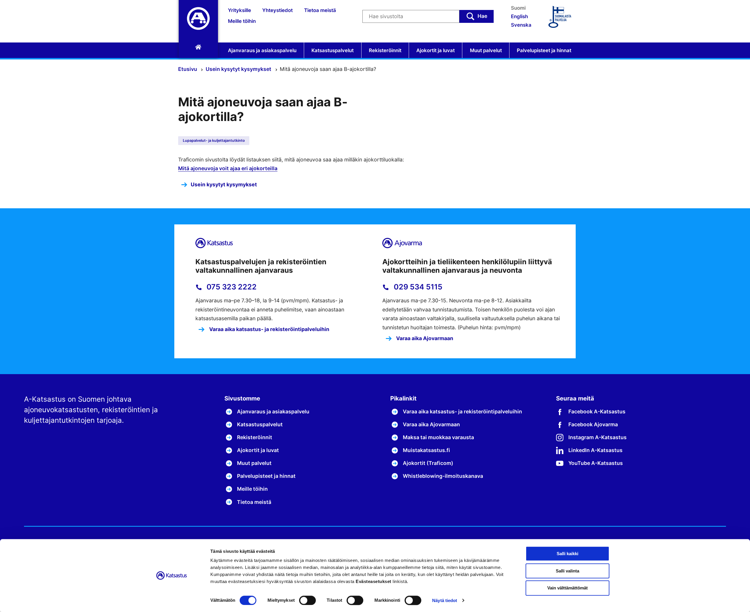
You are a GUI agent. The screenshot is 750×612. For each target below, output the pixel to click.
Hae (482, 16)
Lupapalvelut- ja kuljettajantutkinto (214, 140)
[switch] (307, 600)
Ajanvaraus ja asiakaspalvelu (262, 50)
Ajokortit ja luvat (435, 50)
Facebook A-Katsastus (596, 411)
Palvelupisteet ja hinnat (544, 50)
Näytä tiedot (444, 600)
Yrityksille (239, 10)
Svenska (521, 25)
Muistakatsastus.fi (426, 450)
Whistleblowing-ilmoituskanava (443, 476)
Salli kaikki (567, 553)
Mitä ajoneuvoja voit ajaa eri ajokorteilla (227, 168)
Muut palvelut (486, 50)
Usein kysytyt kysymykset (239, 69)
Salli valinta (567, 570)
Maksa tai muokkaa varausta (438, 437)
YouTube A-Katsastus (595, 463)
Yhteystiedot (277, 10)
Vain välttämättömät (567, 588)
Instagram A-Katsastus (597, 437)
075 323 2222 (231, 286)
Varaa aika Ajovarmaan (424, 338)
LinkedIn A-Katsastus (595, 450)
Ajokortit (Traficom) (428, 463)
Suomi (518, 8)
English (519, 16)
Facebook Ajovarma (593, 424)
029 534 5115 (417, 286)
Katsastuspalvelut (332, 50)
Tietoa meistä (320, 10)
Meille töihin (242, 21)
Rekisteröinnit (385, 50)
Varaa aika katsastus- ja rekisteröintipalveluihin (268, 329)
